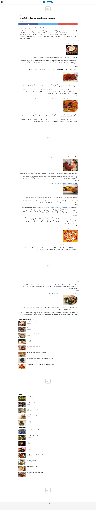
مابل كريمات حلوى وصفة (32, 460)
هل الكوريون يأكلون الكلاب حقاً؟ (33, 435)
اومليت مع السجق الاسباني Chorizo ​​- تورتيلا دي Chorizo (64, 183)
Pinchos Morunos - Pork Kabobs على (68, 218)
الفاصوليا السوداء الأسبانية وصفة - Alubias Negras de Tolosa (40, 358)
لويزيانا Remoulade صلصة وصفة (34, 408)
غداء (33, 15)
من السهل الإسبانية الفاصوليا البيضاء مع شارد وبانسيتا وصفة (63, 293)
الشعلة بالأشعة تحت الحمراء (32, 402)
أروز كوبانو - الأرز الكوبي (72, 43)
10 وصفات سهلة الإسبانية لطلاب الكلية (35, 321)
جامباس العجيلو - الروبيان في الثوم (69, 229)
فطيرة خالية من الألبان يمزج (32, 415)
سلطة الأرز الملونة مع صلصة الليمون (34, 429)
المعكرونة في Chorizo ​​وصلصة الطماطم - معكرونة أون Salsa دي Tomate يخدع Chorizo (56, 98)
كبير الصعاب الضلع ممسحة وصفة (33, 346)
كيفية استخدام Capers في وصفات (34, 448)
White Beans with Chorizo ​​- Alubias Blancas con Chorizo (55, 207)
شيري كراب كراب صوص (32, 466)
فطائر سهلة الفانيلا (30, 340)
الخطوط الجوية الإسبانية (22, 15)
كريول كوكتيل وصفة (31, 441)
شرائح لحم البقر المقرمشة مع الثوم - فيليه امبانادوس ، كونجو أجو (62, 284)
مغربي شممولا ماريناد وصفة (32, 421)
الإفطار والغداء (37, 15)
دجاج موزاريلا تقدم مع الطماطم (33, 333)
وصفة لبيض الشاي (30, 327)
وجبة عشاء (29, 15)
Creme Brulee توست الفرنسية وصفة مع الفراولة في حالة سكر (40, 364)
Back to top (48, 503)
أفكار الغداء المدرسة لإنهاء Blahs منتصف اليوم (36, 352)
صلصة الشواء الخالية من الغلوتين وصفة (35, 472)
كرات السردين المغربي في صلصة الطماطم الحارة (37, 454)
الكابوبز (47, 218)
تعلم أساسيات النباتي (31, 396)
